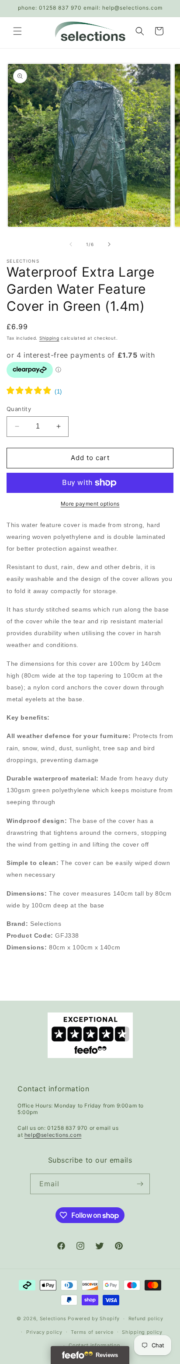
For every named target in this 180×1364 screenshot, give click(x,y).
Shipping (49, 338)
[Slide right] (109, 244)
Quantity (19, 408)
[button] (17, 31)
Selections (53, 1318)
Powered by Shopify (94, 1318)
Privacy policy (44, 1332)
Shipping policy (142, 1332)
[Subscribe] (139, 1184)
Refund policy (145, 1318)
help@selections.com (52, 1135)
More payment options (90, 503)
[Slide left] (70, 244)
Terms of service (92, 1332)
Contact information (94, 1345)
